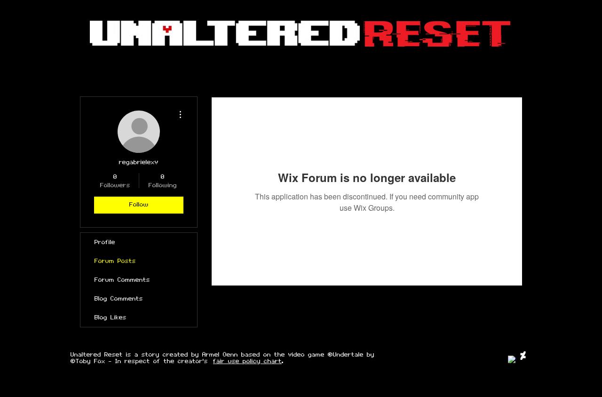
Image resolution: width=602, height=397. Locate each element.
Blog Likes (111, 317)
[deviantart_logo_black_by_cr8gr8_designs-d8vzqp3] (523, 355)
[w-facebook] (512, 360)
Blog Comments (119, 298)
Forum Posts (115, 261)
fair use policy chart (247, 361)
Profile (105, 242)
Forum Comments (122, 280)
